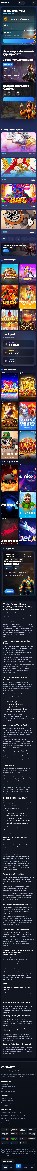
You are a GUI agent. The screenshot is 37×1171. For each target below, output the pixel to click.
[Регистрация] (18, 1166)
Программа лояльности (8, 1086)
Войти (21, 3)
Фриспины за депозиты (8, 1091)
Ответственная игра (7, 1100)
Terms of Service (5, 1123)
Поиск (11, 1167)
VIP (32, 1167)
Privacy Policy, (5, 1120)
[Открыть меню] (34, 3)
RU (2, 1088)
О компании (4, 1084)
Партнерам (4, 1105)
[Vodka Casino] (5, 2)
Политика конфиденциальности (10, 1103)
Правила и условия (6, 1098)
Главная (5, 1167)
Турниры (25, 1167)
